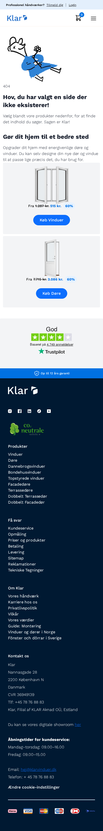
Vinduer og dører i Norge (31, 632)
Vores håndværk (23, 596)
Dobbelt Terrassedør (27, 496)
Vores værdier (21, 620)
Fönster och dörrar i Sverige (35, 638)
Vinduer (15, 454)
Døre (12, 460)
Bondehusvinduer (24, 472)
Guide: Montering (24, 626)
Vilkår (13, 614)
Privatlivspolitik (22, 608)
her (78, 724)
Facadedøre (19, 484)
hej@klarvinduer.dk (38, 769)
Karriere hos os (22, 602)
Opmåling (17, 534)
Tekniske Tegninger (26, 570)
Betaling (16, 546)
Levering (16, 552)
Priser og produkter (27, 540)
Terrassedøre (20, 490)
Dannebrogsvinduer (26, 466)
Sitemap (16, 558)
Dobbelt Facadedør (26, 502)
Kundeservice (21, 528)
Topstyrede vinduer (26, 478)
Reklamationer (22, 564)
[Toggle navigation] (92, 17)
